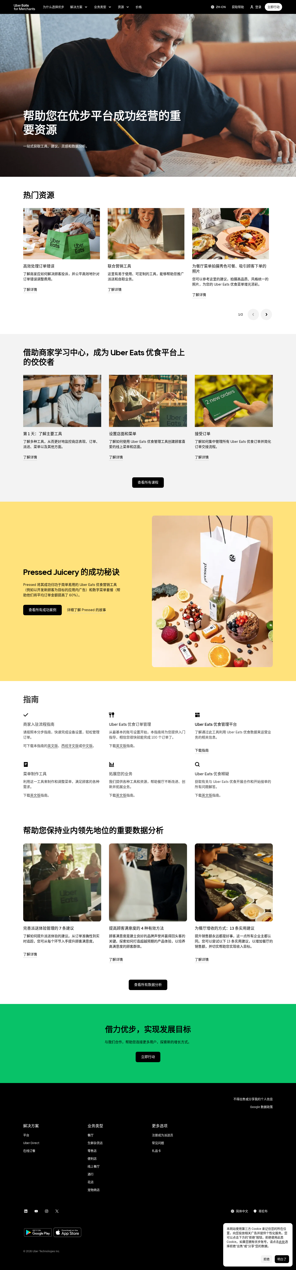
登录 (258, 7)
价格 (139, 7)
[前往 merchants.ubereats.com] (24, 7)
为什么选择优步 (53, 7)
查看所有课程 (148, 482)
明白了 (281, 1259)
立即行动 (273, 7)
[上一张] (253, 314)
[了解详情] (62, 882)
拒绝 (266, 1259)
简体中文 (242, 1211)
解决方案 (76, 7)
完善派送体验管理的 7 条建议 (48, 928)
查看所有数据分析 (148, 985)
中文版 (87, 746)
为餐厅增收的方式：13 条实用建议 (224, 928)
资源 (121, 7)
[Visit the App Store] (67, 1233)
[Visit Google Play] (38, 1232)
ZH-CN (221, 7)
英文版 (52, 746)
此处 (282, 1242)
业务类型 (100, 7)
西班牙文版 (70, 746)
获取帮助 (238, 7)
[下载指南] (197, 715)
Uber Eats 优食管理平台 (216, 724)
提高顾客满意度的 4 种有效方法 (136, 928)
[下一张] (266, 314)
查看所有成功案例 (42, 610)
